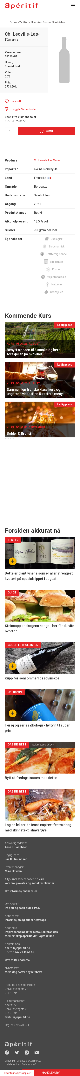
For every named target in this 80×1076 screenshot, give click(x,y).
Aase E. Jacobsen (16, 847)
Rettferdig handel (56, 254)
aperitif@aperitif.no (17, 948)
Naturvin (56, 284)
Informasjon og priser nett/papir (25, 919)
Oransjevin (56, 292)
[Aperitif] (21, 6)
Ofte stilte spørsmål (17, 960)
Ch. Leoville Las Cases (47, 160)
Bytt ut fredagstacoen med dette (31, 778)
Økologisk (57, 238)
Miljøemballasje (56, 276)
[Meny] (73, 6)
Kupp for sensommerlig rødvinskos (32, 678)
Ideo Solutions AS (26, 1064)
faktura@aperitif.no (17, 1017)
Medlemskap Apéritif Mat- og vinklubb (29, 936)
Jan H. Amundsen (16, 859)
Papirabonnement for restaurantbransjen (31, 931)
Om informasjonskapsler (21, 891)
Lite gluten (56, 261)
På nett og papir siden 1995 (22, 907)
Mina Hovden (13, 871)
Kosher (56, 269)
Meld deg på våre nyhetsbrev (23, 972)
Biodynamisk (56, 246)
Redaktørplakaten (43, 883)
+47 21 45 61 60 (24, 952)
